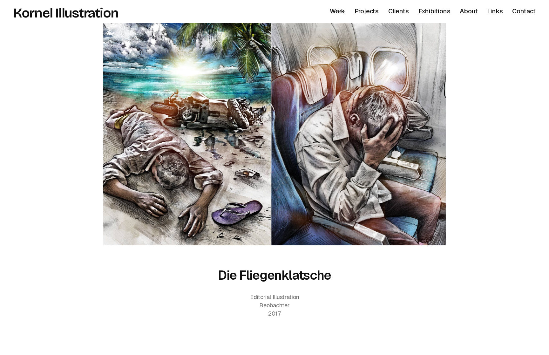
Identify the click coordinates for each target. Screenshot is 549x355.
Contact (524, 11)
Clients (398, 11)
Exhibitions (434, 11)
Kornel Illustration (66, 13)
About (469, 11)
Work (337, 11)
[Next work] (274, 134)
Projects (367, 11)
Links (495, 11)
